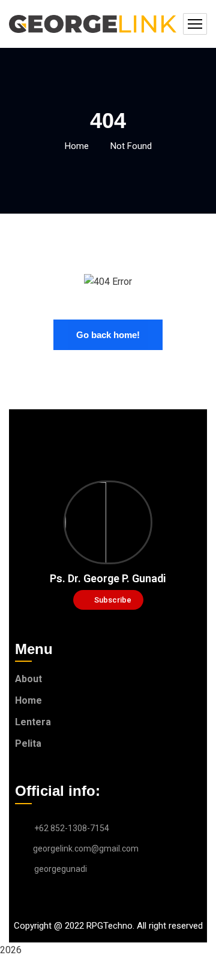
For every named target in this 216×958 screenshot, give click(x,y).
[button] (108, 600)
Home (77, 146)
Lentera (33, 722)
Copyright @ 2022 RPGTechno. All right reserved (108, 925)
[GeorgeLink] (93, 24)
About (28, 679)
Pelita (28, 743)
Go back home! (108, 335)
